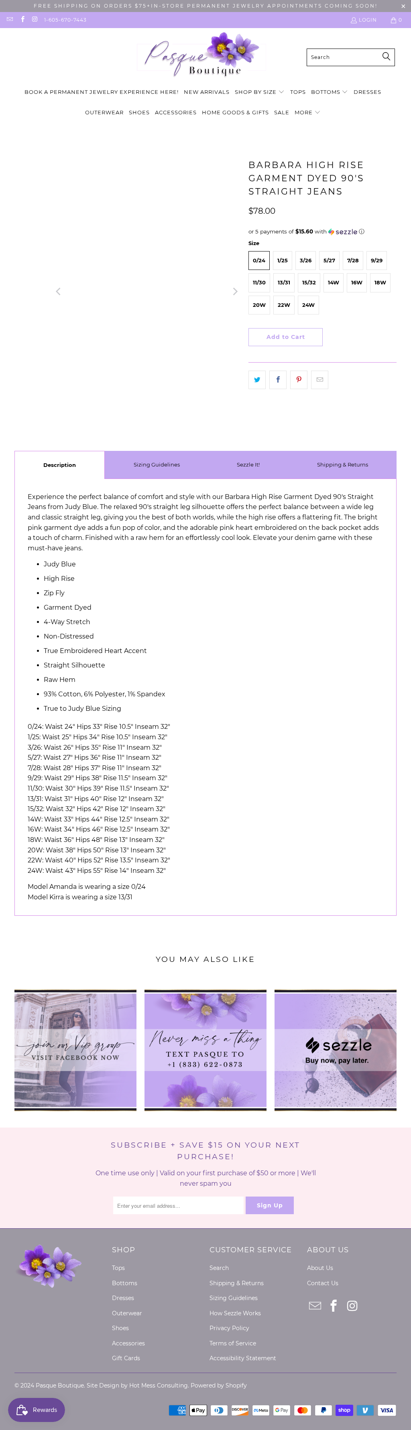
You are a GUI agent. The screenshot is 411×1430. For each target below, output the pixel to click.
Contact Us (322, 1283)
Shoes (120, 1328)
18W (380, 282)
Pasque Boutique (60, 1385)
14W (333, 282)
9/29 (377, 260)
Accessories (128, 1343)
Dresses (123, 1298)
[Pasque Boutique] (201, 57)
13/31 (284, 282)
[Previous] (58, 291)
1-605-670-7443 (65, 20)
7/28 (353, 260)
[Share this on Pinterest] (298, 380)
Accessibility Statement (243, 1358)
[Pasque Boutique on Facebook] (21, 20)
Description (59, 465)
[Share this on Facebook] (278, 380)
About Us (320, 1268)
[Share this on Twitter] (257, 380)
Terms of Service (233, 1343)
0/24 (259, 260)
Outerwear (127, 1313)
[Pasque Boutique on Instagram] (34, 20)
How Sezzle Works (235, 1313)
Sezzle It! (248, 464)
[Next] (234, 291)
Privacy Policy (229, 1328)
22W (284, 305)
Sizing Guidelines (157, 464)
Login (368, 20)
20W (259, 305)
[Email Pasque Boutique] (9, 20)
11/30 (259, 282)
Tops (118, 1268)
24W (308, 305)
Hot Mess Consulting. (159, 1385)
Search (219, 1268)
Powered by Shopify (219, 1385)
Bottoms (124, 1283)
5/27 (329, 260)
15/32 (309, 282)
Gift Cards (126, 1358)
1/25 (282, 260)
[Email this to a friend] (319, 380)
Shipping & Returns (342, 464)
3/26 (305, 260)
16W (356, 282)
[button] (260, 92)
